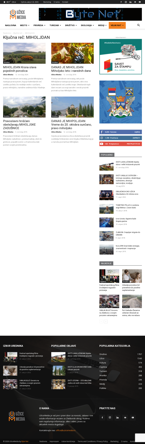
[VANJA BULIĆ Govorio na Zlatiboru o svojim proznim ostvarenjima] (109, 301)
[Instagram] (126, 2)
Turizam (54, 25)
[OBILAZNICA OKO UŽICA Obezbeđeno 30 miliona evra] (106, 195)
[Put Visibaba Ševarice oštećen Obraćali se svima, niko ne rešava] (132, 301)
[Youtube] (140, 2)
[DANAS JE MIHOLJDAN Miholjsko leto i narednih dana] (72, 53)
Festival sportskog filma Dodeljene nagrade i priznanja (109, 287)
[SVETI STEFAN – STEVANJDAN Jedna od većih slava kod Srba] (58, 384)
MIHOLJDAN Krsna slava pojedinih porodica (19, 69)
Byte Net (25, 441)
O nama (57, 2)
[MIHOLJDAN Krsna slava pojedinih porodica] (24, 53)
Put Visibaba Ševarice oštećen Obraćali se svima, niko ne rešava (131, 312)
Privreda (38, 25)
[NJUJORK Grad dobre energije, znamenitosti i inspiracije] (106, 250)
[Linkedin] (130, 2)
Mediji (101, 25)
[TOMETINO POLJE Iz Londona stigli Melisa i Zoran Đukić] (106, 209)
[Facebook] (121, 2)
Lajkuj (137, 132)
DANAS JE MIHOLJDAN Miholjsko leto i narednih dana (71, 69)
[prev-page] (101, 321)
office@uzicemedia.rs (65, 430)
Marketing (47, 2)
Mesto (23, 25)
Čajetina (103, 282)
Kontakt (65, 2)
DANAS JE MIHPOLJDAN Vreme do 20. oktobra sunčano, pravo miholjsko (71, 124)
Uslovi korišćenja (68, 441)
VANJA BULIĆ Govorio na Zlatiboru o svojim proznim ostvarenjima (108, 312)
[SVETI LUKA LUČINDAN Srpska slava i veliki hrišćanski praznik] (106, 166)
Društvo (70, 25)
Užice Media (8, 74)
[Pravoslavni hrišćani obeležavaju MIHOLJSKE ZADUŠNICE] (24, 107)
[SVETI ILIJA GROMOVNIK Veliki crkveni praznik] (58, 371)
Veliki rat (116, 25)
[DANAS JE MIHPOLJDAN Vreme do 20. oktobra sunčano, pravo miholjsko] (72, 107)
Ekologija (86, 25)
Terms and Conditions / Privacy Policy (93, 441)
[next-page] (105, 321)
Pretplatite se (133, 144)
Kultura (102, 307)
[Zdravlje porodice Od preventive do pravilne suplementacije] (132, 276)
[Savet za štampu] (120, 56)
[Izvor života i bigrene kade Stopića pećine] (106, 222)
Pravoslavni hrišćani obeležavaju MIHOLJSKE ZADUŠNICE (19, 124)
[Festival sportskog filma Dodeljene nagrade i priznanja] (109, 276)
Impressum (54, 441)
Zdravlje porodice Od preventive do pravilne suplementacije (131, 287)
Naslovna (10, 25)
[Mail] (135, 2)
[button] (138, 25)
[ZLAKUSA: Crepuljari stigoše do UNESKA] (106, 236)
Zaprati (136, 138)
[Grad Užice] (120, 102)
